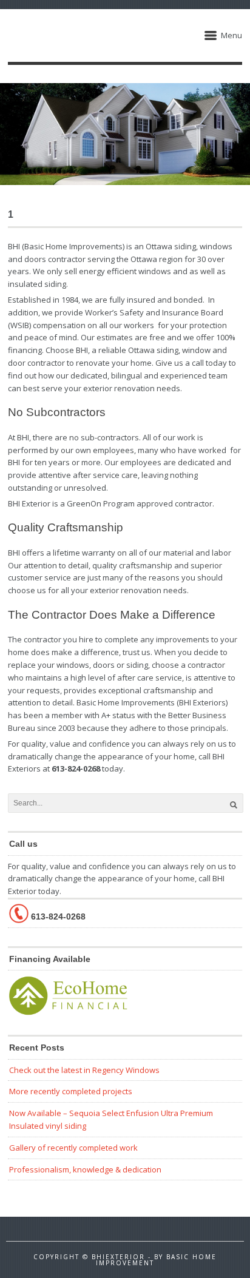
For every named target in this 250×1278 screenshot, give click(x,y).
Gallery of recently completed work (73, 1147)
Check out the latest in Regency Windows (84, 1069)
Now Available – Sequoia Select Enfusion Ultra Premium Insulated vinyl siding (111, 1119)
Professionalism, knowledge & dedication (85, 1169)
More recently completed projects (70, 1091)
